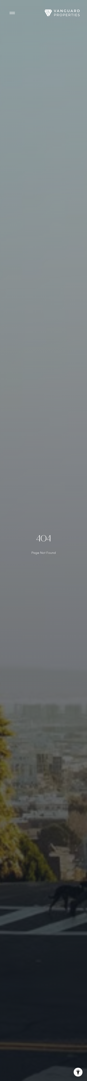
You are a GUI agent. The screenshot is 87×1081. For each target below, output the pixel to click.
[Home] (62, 12)
